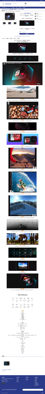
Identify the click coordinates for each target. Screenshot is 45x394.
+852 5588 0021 (7, 380)
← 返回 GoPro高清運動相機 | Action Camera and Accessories (22, 36)
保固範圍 (7, 38)
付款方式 (15, 38)
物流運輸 (11, 38)
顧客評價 (18, 38)
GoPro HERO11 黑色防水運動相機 (6, 369)
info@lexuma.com (6, 381)
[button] (3, 10)
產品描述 (3, 38)
